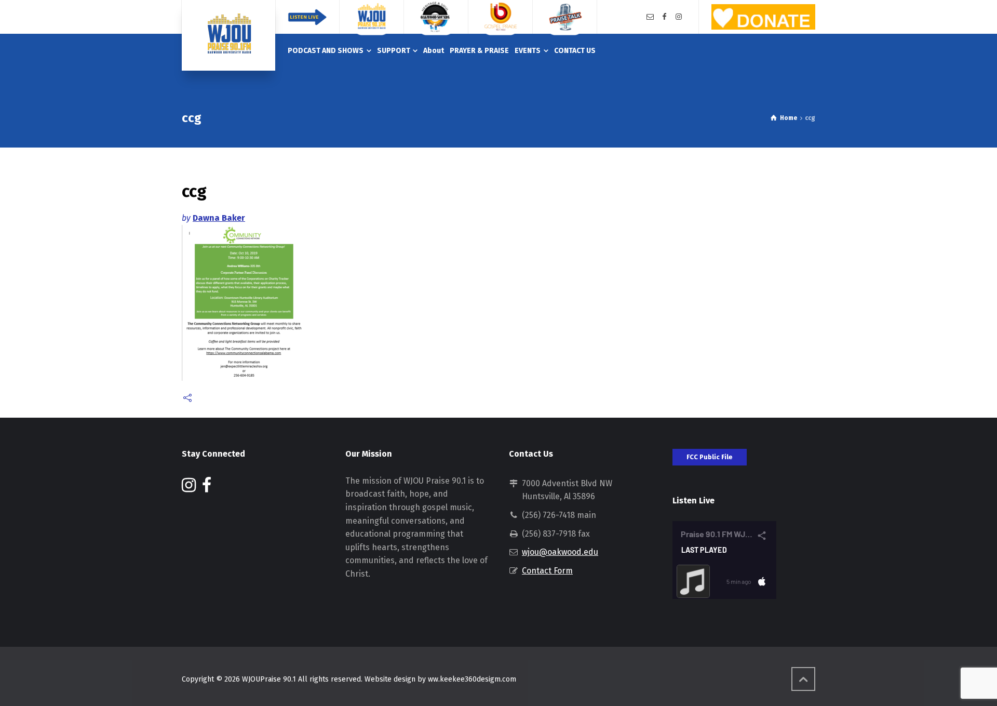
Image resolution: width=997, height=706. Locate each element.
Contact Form (547, 571)
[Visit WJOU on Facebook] (206, 488)
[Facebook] (664, 16)
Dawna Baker (219, 218)
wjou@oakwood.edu (560, 552)
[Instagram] (678, 16)
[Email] (650, 16)
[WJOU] (228, 35)
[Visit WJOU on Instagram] (189, 488)
